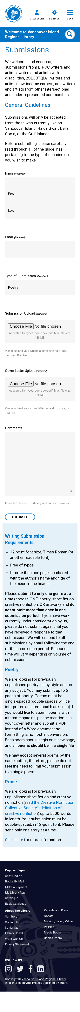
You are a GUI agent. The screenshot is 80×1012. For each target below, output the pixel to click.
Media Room (53, 932)
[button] (37, 15)
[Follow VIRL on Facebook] (31, 969)
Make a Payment (17, 887)
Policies (50, 927)
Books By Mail (16, 881)
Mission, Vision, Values (60, 921)
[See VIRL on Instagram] (9, 969)
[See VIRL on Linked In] (40, 969)
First (11, 193)
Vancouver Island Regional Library (32, 34)
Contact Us (14, 922)
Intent (63, 983)
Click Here (14, 839)
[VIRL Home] (13, 14)
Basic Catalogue (17, 903)
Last (11, 210)
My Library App (16, 892)
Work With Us (15, 939)
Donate (50, 916)
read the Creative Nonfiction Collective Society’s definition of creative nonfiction (39, 808)
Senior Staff (14, 927)
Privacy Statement (18, 944)
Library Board (15, 933)
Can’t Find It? (15, 876)
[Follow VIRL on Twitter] (21, 969)
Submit (20, 517)
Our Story (12, 916)
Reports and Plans (57, 910)
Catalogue (13, 898)
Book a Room (54, 938)
